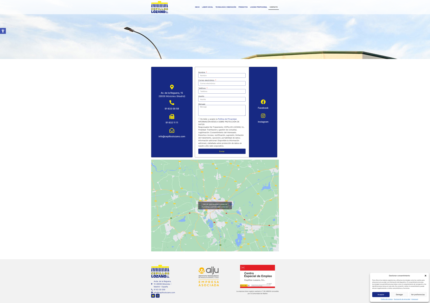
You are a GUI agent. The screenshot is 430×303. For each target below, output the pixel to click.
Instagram (263, 121)
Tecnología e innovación (225, 7)
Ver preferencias (418, 294)
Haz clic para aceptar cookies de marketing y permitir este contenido (215, 205)
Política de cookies (387, 299)
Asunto (201, 96)
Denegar (399, 294)
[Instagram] (158, 296)
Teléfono (202, 88)
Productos (243, 7)
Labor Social (207, 7)
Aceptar (381, 294)
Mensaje (201, 104)
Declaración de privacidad (402, 299)
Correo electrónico (206, 80)
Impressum (414, 299)
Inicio (197, 7)
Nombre (202, 72)
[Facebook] (153, 296)
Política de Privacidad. (227, 119)
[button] (3, 31)
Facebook (263, 108)
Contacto (274, 7)
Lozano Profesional (258, 7)
